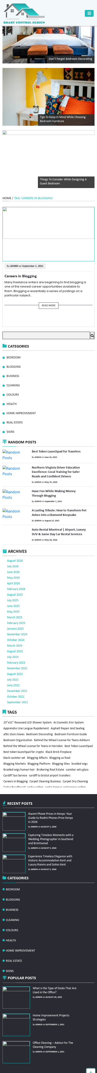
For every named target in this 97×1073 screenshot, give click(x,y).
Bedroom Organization (18, 730)
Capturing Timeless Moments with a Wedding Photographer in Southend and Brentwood (50, 826)
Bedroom (14, 357)
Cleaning (13, 385)
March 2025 (14, 605)
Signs (10, 432)
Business (13, 376)
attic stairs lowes (14, 723)
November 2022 (17, 656)
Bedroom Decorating (40, 723)
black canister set (14, 751)
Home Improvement (21, 413)
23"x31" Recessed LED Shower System (28, 710)
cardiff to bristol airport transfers (50, 771)
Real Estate (15, 422)
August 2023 (15, 639)
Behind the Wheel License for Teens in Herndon (33, 737)
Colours (13, 394)
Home (6, 198)
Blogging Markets (15, 757)
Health (12, 404)
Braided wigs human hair (19, 764)
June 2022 (13, 673)
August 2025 (15, 582)
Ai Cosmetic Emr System (69, 710)
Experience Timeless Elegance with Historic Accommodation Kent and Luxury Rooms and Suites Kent (48, 847)
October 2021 (15, 684)
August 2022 (15, 661)
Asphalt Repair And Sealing (68, 717)
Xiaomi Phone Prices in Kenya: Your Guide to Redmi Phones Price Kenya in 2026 (51, 805)
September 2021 (17, 690)
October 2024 (15, 627)
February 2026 (16, 576)
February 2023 (16, 650)
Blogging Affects (38, 751)
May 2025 (13, 599)
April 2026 (13, 571)
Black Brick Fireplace (59, 744)
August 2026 (15, 548)
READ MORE (49, 305)
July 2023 (12, 644)
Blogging (14, 367)
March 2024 (14, 633)
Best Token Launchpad (79, 737)
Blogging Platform (39, 757)
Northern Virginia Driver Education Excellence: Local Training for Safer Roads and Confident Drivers (59, 471)
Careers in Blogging (18, 276)
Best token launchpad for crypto (24, 744)
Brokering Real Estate (51, 764)
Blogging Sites (62, 757)
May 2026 (13, 565)
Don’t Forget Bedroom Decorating (70, 59)
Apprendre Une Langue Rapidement (26, 717)
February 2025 (16, 610)
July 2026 (12, 554)
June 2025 (13, 593)
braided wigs (81, 757)
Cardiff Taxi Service (15, 771)
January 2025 (15, 616)
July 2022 (12, 667)
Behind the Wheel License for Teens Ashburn (62, 730)
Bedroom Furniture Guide (72, 723)
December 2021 (17, 678)
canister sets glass (78, 764)
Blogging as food (61, 751)
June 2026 (13, 559)
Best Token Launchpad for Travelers (53, 451)
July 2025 (12, 588)
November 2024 (17, 622)
